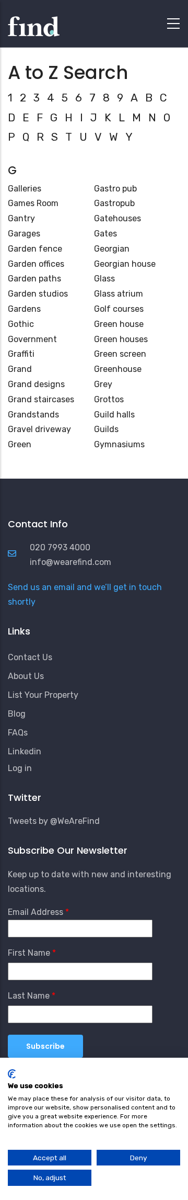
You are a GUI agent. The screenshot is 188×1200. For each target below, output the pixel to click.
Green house (119, 324)
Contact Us (30, 657)
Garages (24, 234)
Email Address (35, 912)
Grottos (109, 399)
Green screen (120, 354)
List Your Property (43, 695)
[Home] (34, 21)
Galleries (24, 189)
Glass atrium (118, 294)
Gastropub (114, 203)
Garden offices (36, 264)
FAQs (18, 733)
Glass (104, 279)
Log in (20, 768)
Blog (17, 714)
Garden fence (35, 249)
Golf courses (119, 309)
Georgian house (125, 264)
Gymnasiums (119, 444)
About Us (26, 676)
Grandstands (33, 415)
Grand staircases (41, 399)
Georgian (112, 249)
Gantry (21, 218)
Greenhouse (118, 369)
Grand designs (36, 384)
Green (19, 444)
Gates (105, 234)
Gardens (24, 309)
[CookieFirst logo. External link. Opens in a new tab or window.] (12, 1074)
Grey (103, 384)
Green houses (121, 339)
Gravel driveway (39, 429)
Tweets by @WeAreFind (54, 821)
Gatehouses (117, 218)
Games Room (33, 203)
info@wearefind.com (70, 562)
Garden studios (38, 294)
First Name (29, 953)
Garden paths (34, 279)
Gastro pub (115, 189)
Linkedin (24, 751)
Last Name (29, 996)
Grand (20, 369)
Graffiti (21, 354)
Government (32, 339)
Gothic (21, 324)
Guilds (106, 429)
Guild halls (114, 415)
